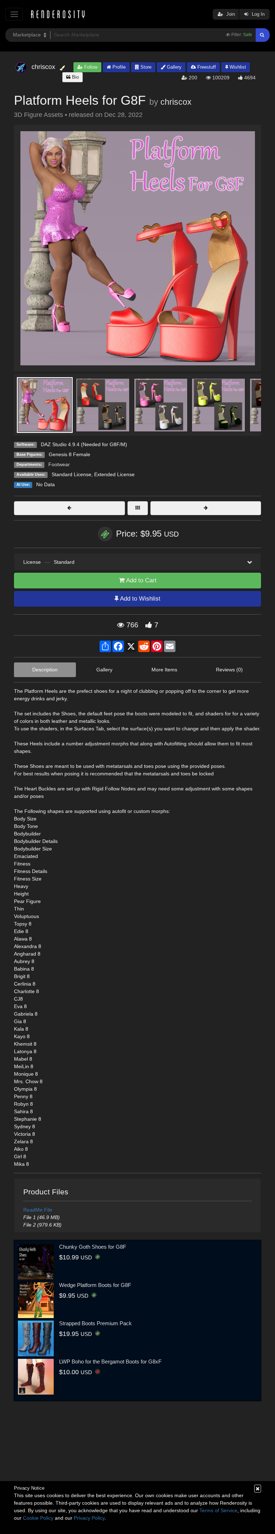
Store (145, 67)
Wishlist (237, 67)
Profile (118, 67)
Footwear (59, 464)
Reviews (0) (229, 669)
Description (45, 669)
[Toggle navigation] (14, 14)
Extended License (114, 474)
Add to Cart (140, 580)
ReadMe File (37, 1210)
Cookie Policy (38, 1518)
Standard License (71, 474)
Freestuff (206, 67)
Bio (75, 77)
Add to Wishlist (139, 598)
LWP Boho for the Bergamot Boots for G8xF (110, 1361)
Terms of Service (218, 1510)
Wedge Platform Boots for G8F (95, 1285)
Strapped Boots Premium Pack (95, 1323)
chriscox (176, 102)
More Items (164, 669)
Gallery (173, 67)
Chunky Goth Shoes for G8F (92, 1247)
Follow (90, 67)
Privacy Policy (89, 1518)
